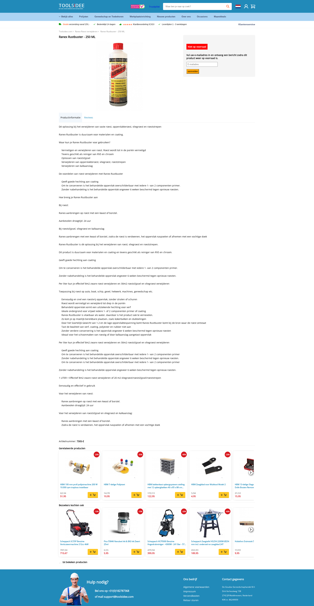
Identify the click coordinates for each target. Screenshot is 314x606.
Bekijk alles (67, 16)
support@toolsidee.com (119, 596)
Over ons (186, 16)
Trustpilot (154, 6)
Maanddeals (220, 16)
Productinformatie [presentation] (70, 117)
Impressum (189, 591)
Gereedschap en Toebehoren (109, 16)
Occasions (202, 16)
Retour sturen (191, 600)
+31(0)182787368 (118, 591)
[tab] (70, 117)
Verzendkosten (191, 595)
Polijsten (83, 16)
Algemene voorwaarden (196, 587)
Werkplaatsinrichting (140, 16)
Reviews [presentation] (88, 117)
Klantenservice (246, 24)
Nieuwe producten (166, 16)
